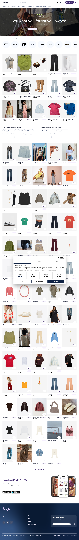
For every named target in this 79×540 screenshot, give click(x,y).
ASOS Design (29, 130)
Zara (58, 96)
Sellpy (58, 417)
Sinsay (17, 130)
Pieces (5, 133)
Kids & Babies (13, 6)
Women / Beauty (45, 130)
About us (30, 516)
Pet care (49, 6)
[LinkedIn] (7, 522)
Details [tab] (39, 261)
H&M (28, 301)
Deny (23, 281)
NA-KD (28, 119)
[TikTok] (11, 522)
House (33, 133)
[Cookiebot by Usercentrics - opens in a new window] (59, 258)
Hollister (22, 130)
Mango (16, 133)
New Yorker (10, 130)
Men (8, 6)
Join (72, 524)
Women (4, 6)
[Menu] (60, 2)
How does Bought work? (44, 29)
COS (4, 130)
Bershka (10, 133)
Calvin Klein (6, 137)
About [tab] (57, 261)
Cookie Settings (57, 535)
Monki (12, 137)
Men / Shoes (54, 133)
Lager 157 (72, 73)
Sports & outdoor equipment (41, 6)
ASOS (58, 324)
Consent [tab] (22, 261)
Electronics (24, 6)
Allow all (56, 281)
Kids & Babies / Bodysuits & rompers (67, 133)
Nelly (13, 119)
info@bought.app (23, 535)
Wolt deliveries (32, 524)
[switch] (33, 276)
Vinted (28, 255)
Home (19, 6)
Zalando (57, 73)
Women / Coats (64, 130)
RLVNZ (13, 324)
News (29, 521)
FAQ (29, 519)
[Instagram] (3, 522)
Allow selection (39, 281)
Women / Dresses (45, 133)
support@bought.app (38, 535)
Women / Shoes (55, 130)
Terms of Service (65, 535)
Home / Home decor (46, 137)
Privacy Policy (74, 535)
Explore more (39, 469)
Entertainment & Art (30, 6)
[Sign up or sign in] (63, 2)
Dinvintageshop (71, 162)
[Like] (15, 70)
